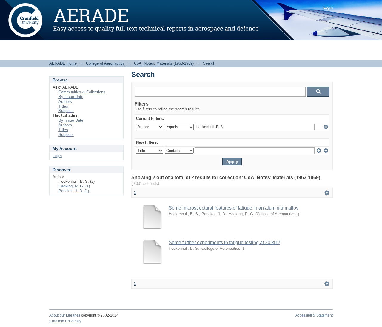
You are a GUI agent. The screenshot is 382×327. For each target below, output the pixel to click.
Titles (63, 106)
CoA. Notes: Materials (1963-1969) (164, 63)
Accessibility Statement (314, 315)
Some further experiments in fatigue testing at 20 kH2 (224, 242)
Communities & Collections (81, 92)
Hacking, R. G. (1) (74, 186)
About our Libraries (64, 315)
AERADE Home (63, 63)
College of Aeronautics (105, 63)
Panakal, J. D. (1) (73, 191)
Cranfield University (65, 321)
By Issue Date (70, 96)
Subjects (66, 111)
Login (328, 7)
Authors (65, 101)
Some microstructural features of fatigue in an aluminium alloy (233, 207)
